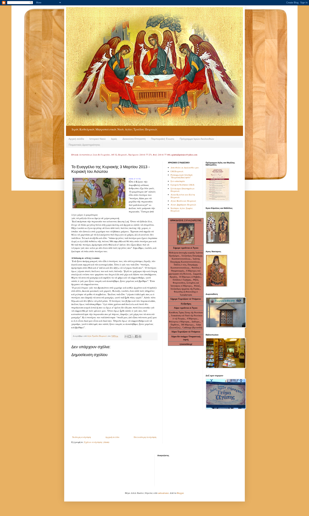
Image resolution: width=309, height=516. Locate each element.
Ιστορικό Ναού (97, 138)
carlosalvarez (163, 492)
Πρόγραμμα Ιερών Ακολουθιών (197, 138)
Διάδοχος (196, 321)
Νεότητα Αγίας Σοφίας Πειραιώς (182, 209)
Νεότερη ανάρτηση (81, 437)
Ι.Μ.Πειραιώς (177, 171)
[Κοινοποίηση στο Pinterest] (140, 336)
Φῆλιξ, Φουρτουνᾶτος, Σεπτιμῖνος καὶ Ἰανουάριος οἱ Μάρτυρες (184, 283)
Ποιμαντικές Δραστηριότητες (84, 144)
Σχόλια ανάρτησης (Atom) (96, 442)
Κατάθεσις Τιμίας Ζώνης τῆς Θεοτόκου (186, 312)
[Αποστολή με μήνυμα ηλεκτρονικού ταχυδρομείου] (126, 336)
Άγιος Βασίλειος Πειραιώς (183, 200)
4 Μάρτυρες (192, 318)
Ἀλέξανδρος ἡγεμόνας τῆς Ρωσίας (185, 289)
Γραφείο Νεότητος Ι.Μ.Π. (183, 184)
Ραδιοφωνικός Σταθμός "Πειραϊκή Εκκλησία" (182, 176)
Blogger (180, 492)
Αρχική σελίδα (76, 138)
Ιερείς (114, 138)
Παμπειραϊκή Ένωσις (162, 138)
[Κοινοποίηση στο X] (133, 336)
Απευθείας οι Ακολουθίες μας (185, 167)
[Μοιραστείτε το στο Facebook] (136, 336)
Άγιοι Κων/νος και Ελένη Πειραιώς (183, 195)
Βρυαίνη (173, 277)
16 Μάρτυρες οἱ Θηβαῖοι (189, 277)
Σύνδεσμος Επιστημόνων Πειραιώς (183, 189)
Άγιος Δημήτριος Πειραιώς (183, 204)
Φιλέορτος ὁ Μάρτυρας (179, 321)
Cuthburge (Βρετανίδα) (192, 327)
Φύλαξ (197, 286)
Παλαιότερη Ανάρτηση (145, 437)
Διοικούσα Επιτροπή (134, 138)
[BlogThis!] (129, 336)
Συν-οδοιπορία (178, 181)
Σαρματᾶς (197, 274)
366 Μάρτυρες (187, 324)
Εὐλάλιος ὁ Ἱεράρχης (182, 280)
